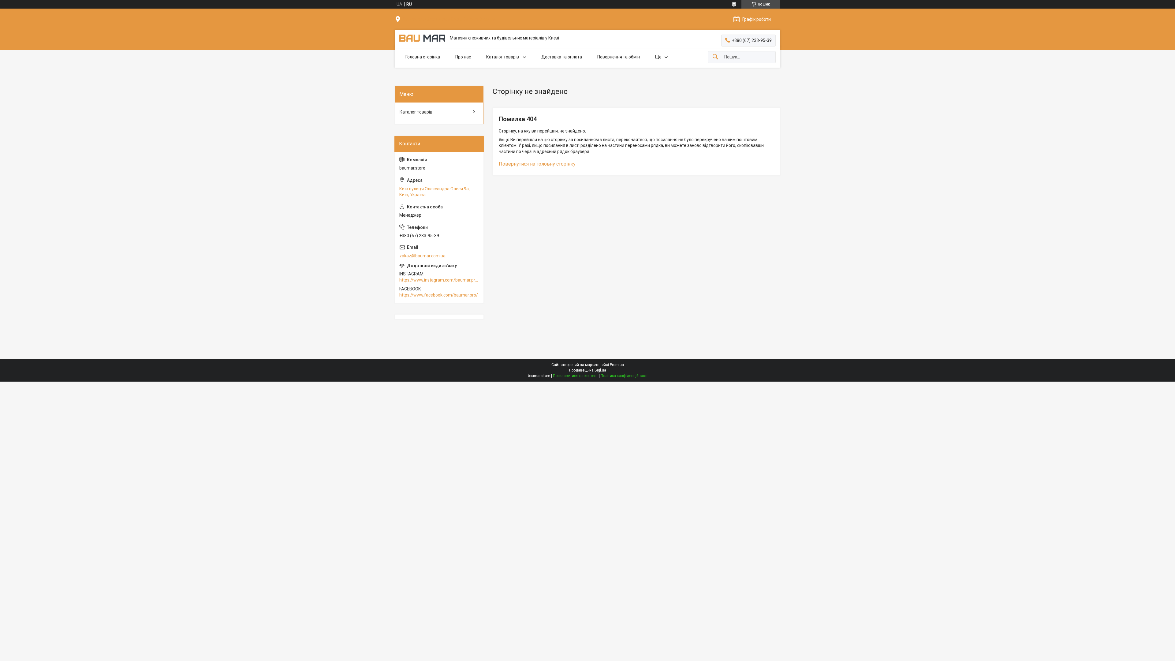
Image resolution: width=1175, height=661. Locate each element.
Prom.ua (617, 365)
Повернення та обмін (618, 56)
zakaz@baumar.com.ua (422, 255)
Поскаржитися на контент (575, 376)
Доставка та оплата (561, 56)
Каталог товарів (503, 56)
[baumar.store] (422, 38)
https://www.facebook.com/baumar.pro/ (438, 295)
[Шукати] (715, 57)
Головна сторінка (422, 56)
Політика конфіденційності (624, 376)
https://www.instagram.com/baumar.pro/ (439, 280)
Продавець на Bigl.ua (587, 370)
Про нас (463, 56)
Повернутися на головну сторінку (537, 164)
